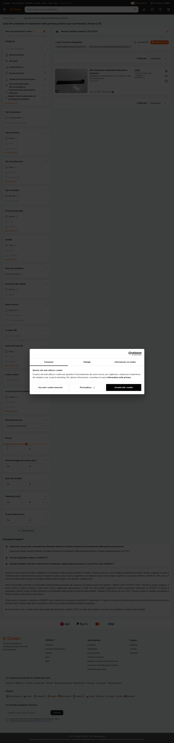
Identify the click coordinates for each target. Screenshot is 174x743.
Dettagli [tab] (87, 362)
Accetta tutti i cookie (124, 387)
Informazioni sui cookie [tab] (125, 362)
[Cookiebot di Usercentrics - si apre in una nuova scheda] (130, 354)
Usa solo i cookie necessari (50, 387)
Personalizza (85, 387)
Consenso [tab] (48, 362)
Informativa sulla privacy (119, 377)
